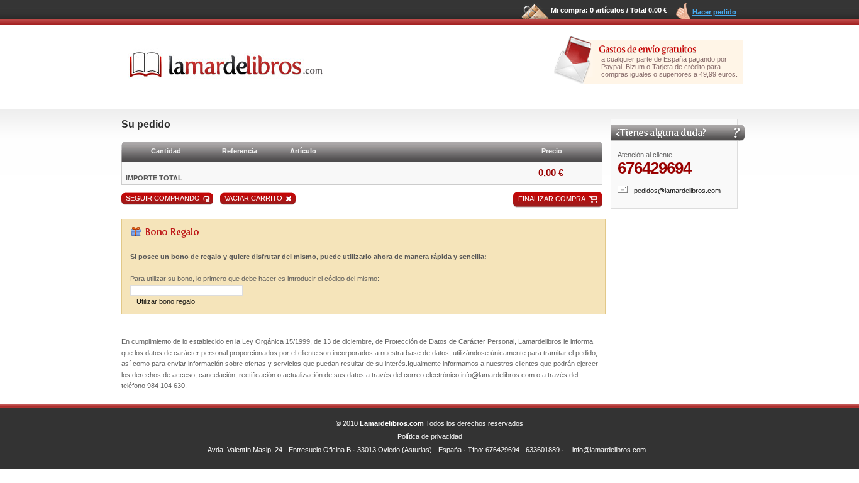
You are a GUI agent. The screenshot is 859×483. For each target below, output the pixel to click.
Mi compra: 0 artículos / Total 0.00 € (609, 10)
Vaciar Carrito (253, 198)
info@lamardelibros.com (609, 449)
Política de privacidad (429, 436)
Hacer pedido (714, 12)
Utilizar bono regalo (165, 301)
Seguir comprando (163, 198)
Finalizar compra (551, 199)
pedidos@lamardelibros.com (677, 190)
